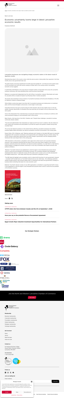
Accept (6, 392)
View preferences (27, 392)
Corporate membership (10, 318)
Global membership (9, 322)
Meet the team (8, 337)
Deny (17, 392)
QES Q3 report (8, 194)
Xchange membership (10, 326)
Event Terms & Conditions (41, 394)
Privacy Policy (19, 395)
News (6, 333)
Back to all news (9, 16)
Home (6, 10)
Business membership (10, 316)
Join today (32, 297)
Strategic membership (10, 324)
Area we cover (8, 339)
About (6, 335)
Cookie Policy (13, 395)
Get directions (8, 352)
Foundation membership (11, 320)
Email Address (8, 378)
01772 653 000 (9, 354)
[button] (31, 381)
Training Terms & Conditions (52, 394)
